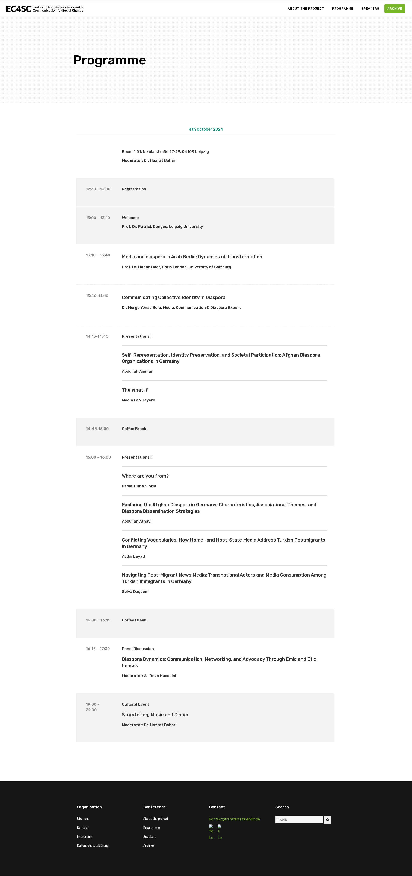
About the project (155, 819)
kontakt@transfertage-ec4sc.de (234, 819)
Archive (148, 846)
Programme (151, 828)
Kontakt (83, 828)
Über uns (83, 819)
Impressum (85, 837)
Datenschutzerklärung (93, 846)
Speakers (149, 837)
